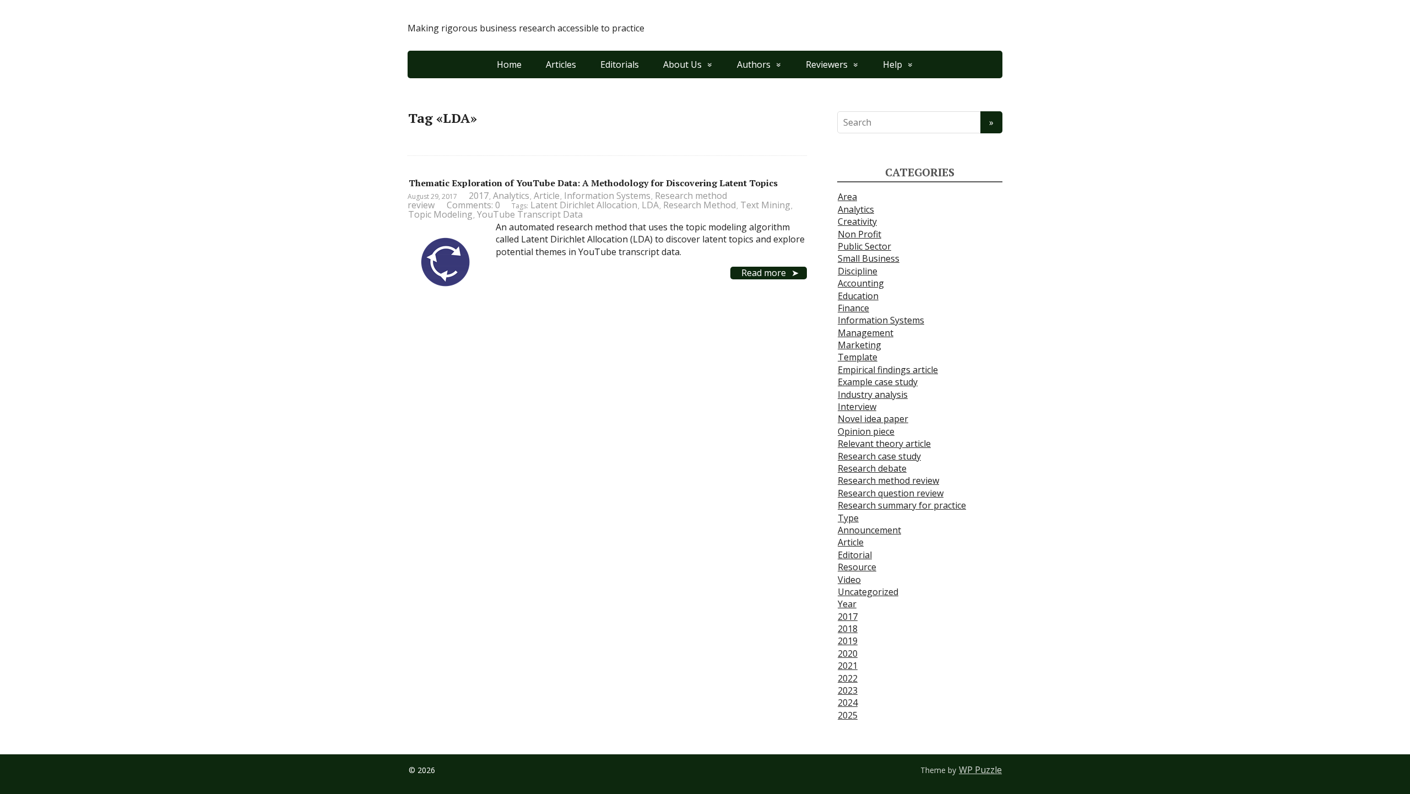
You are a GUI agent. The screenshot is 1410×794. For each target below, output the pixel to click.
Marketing (859, 345)
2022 (848, 678)
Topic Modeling (440, 214)
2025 (848, 715)
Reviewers (827, 64)
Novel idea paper (873, 419)
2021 (848, 666)
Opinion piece (866, 431)
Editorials (619, 64)
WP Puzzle (980, 770)
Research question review (890, 493)
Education (858, 296)
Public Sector (864, 246)
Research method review (888, 480)
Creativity (857, 221)
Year (847, 604)
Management (865, 333)
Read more (763, 273)
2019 (848, 641)
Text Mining (765, 205)
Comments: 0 (473, 205)
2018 (848, 629)
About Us (682, 64)
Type (848, 518)
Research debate (872, 468)
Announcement (869, 530)
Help (892, 64)
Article (547, 196)
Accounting (861, 283)
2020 (848, 653)
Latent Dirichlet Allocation (583, 205)
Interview (857, 407)
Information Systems (607, 196)
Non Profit (859, 234)
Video (849, 580)
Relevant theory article (884, 443)
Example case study (878, 382)
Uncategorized (868, 592)
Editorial (855, 555)
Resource (857, 567)
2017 (479, 196)
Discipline (857, 271)
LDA (650, 205)
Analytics (511, 196)
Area (847, 197)
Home (509, 64)
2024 (848, 702)
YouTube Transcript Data (530, 214)
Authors (754, 64)
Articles (561, 64)
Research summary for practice (902, 505)
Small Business (868, 258)
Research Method (699, 205)
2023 (848, 690)
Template (857, 357)
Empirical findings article (888, 370)
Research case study (879, 456)
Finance (853, 308)
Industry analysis (873, 394)
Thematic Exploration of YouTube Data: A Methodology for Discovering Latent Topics (593, 183)
